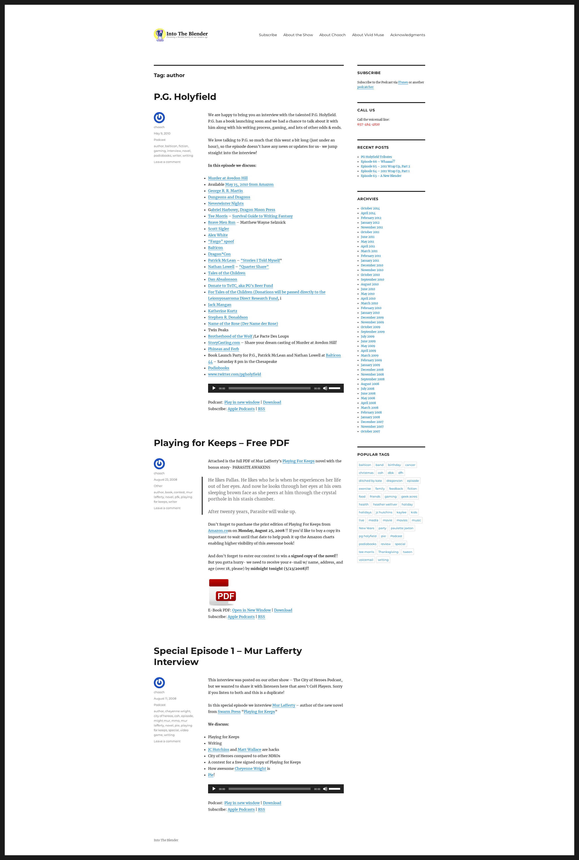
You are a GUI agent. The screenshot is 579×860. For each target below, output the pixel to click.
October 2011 (370, 232)
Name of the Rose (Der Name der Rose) (243, 323)
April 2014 (368, 213)
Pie (211, 775)
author (159, 146)
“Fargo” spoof (221, 241)
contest (179, 492)
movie (387, 520)
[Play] (214, 388)
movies (402, 520)
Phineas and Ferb (223, 349)
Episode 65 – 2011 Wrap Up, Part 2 (385, 166)
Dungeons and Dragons (229, 197)
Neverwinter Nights (226, 203)
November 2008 (372, 374)
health (364, 504)
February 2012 (371, 218)
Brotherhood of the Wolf (230, 336)
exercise (365, 488)
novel (186, 151)
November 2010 (372, 270)
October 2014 (370, 208)
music (416, 520)
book (169, 492)
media (373, 520)
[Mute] (325, 388)
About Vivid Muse (368, 35)
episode (187, 716)
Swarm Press (229, 711)
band (380, 465)
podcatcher (365, 87)
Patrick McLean (222, 260)
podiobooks (162, 155)
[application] (276, 388)
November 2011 (372, 227)
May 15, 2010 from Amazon (249, 184)
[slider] (335, 388)
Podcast (160, 139)
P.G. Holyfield (185, 96)
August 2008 (370, 384)
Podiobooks (218, 368)
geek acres (409, 496)
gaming (160, 151)
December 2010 (372, 265)
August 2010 (370, 284)
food (362, 496)
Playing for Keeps (259, 711)
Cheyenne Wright (250, 768)
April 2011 (368, 246)
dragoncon (395, 480)
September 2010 (372, 280)
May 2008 (368, 398)
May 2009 (368, 346)
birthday (394, 465)
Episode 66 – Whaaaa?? (378, 162)
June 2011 (368, 237)
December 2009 (372, 318)
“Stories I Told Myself (260, 260)
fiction (183, 146)
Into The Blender (166, 840)
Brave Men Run (221, 222)
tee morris (366, 552)
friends (375, 496)
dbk (391, 473)
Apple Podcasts (241, 409)
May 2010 (368, 294)
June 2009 (368, 341)
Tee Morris (218, 216)
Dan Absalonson (222, 279)
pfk (177, 497)
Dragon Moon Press (257, 209)
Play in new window (242, 402)
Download (272, 402)
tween (407, 552)
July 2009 (368, 336)
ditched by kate (370, 480)
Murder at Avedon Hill (228, 178)
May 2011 (367, 242)
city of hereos (163, 716)
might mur (162, 720)
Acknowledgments (407, 35)
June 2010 (368, 289)
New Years (366, 528)
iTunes (403, 82)
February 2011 (371, 256)
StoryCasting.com (224, 342)
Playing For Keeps (298, 461)
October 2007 (370, 431)
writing (188, 155)
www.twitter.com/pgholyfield (234, 374)
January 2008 (370, 417)
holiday (407, 504)
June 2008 (368, 393)
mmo (175, 720)
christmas (366, 473)
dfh (400, 473)
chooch (159, 127)
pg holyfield (368, 536)
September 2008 (372, 379)
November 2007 (372, 427)
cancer (410, 465)
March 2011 (369, 251)
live (361, 520)
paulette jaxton (402, 528)
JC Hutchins (218, 749)
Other (158, 486)
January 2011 (370, 261)
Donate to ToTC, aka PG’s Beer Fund (240, 285)
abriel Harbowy (224, 209)
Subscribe (268, 35)
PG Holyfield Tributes (376, 157)
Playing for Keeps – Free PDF (222, 442)
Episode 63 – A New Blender (381, 176)
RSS (261, 409)
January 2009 (370, 365)
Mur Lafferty (283, 705)
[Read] (276, 592)
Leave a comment (167, 162)
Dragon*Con (219, 254)
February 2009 (371, 360)
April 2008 (368, 403)
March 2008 (369, 408)
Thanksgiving (388, 552)
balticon (171, 146)
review (386, 544)
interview (174, 151)
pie (177, 725)
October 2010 (370, 275)
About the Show (298, 35)
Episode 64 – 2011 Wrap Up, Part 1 (385, 171)
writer (177, 155)
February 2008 (371, 412)
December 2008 (372, 370)
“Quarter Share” (254, 266)
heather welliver (385, 504)
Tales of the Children (226, 273)
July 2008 (367, 389)
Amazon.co (218, 530)
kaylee (401, 512)
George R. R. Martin (225, 190)
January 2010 (370, 313)
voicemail (366, 560)
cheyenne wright (177, 711)
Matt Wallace (249, 749)
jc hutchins (384, 512)
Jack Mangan (219, 304)
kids (414, 512)
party (382, 528)
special (173, 730)
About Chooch (332, 35)
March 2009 (370, 355)
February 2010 (371, 308)
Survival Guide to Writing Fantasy (262, 216)
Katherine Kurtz (222, 311)
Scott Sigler (218, 228)
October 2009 (370, 327)
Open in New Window (251, 610)
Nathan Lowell (221, 266)
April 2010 (368, 299)
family (380, 488)
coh (177, 716)
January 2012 (370, 223)
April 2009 (368, 351)
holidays (365, 512)
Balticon (215, 247)
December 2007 (372, 422)
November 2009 (372, 322)
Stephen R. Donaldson (228, 317)
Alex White (218, 235)
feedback (396, 488)
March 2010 (369, 303)
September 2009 (373, 332)
